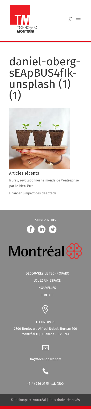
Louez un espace (47, 281)
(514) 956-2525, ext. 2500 (46, 384)
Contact (47, 295)
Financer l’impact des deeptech (32, 193)
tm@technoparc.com (45, 359)
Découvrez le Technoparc (47, 273)
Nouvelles (47, 288)
